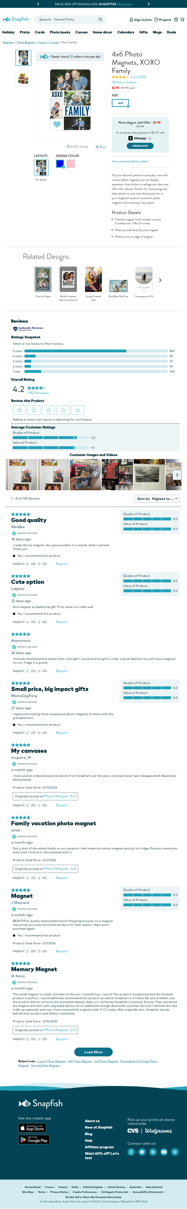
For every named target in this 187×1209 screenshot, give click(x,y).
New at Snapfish (98, 1127)
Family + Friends (48, 42)
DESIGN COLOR (67, 156)
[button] (68, 146)
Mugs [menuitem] (157, 32)
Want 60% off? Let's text (102, 1155)
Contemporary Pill (143, 296)
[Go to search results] (100, 19)
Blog (88, 1134)
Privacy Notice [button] (59, 1192)
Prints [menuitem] (25, 32)
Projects (165, 20)
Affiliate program (99, 1147)
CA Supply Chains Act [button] (114, 1192)
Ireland (63, 1187)
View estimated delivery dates (130, 161)
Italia (75, 1187)
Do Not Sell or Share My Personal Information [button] (93, 1197)
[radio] (60, 164)
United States (117, 1187)
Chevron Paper (43, 296)
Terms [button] (41, 1192)
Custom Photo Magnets (51, 1061)
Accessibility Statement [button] (148, 1192)
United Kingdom (93, 1187)
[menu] (100, 147)
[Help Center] (176, 19)
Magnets (8, 42)
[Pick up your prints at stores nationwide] (133, 1130)
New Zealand (154, 1187)
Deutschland (33, 1187)
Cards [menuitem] (40, 32)
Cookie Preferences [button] (85, 1192)
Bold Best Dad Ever (118, 296)
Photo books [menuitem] (60, 32)
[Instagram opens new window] (143, 1150)
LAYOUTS (40, 156)
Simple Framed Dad (93, 298)
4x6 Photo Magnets (80, 1061)
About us (92, 1121)
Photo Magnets (26, 42)
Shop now (123, 4)
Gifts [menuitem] (143, 32)
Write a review (124, 82)
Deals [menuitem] (171, 32)
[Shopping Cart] (181, 19)
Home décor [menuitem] (102, 32)
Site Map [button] (27, 1192)
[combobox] (70, 19)
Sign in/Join (143, 20)
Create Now (140, 146)
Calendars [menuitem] (125, 32)
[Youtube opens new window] (165, 1150)
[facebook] (132, 1150)
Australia (136, 1187)
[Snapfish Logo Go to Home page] (15, 19)
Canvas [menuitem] (81, 32)
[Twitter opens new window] (176, 1150)
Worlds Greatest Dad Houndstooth (68, 298)
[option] (23, 58)
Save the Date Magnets (45, 1065)
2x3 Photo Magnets (106, 1061)
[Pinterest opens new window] (154, 1150)
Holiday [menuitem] (8, 32)
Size (115, 95)
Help (88, 1140)
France (49, 1187)
